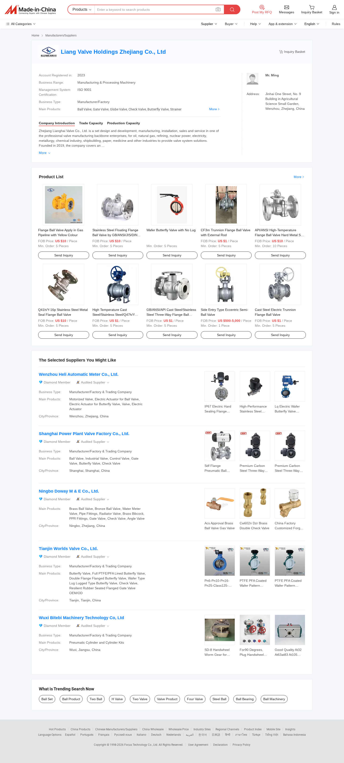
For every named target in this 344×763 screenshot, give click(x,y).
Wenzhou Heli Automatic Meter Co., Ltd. (78, 374)
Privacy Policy (241, 744)
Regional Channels (227, 729)
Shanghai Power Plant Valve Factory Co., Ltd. (84, 433)
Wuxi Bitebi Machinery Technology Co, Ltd (81, 617)
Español (70, 734)
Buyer (229, 24)
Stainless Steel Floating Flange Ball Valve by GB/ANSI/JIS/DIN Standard (115, 235)
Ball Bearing (245, 699)
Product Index (253, 729)
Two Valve (139, 699)
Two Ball (96, 699)
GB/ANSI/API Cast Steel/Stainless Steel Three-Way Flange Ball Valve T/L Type (171, 314)
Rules (336, 24)
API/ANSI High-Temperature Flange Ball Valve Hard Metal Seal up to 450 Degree (280, 235)
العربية (190, 734)
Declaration (220, 744)
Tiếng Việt (271, 734)
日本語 (216, 734)
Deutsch (156, 734)
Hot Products (57, 729)
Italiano (141, 734)
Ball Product (71, 699)
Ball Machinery (274, 699)
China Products (80, 729)
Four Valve (195, 699)
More (213, 109)
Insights (290, 729)
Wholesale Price (178, 729)
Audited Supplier (95, 382)
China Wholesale (153, 729)
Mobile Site (273, 729)
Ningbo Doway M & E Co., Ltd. (69, 491)
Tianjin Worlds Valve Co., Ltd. (68, 548)
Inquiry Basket (292, 52)
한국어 (202, 734)
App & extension (281, 24)
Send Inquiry (63, 255)
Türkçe (256, 734)
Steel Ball (219, 699)
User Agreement (198, 744)
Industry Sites (202, 729)
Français (103, 734)
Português (86, 734)
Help (253, 24)
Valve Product (167, 699)
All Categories (21, 24)
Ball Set (47, 699)
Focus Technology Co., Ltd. (141, 744)
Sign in (334, 12)
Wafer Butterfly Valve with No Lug (171, 230)
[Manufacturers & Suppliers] (30, 9)
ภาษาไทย (241, 734)
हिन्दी (227, 734)
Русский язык (123, 734)
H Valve (117, 699)
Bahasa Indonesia (294, 734)
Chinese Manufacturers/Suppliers (116, 729)
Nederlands (173, 734)
